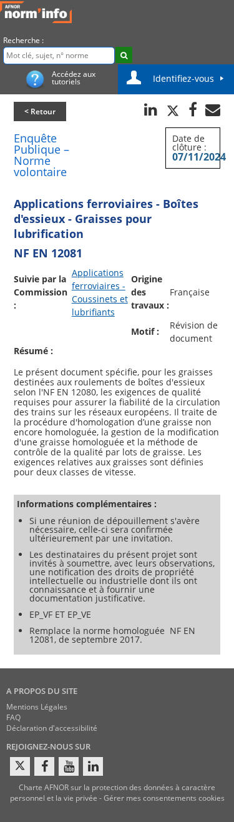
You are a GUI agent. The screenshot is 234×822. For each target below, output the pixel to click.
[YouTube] (69, 766)
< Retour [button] (40, 111)
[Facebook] (44, 766)
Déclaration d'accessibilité (51, 728)
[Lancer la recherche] (124, 55)
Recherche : (23, 40)
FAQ (13, 717)
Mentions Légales (36, 706)
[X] (20, 766)
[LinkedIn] (93, 766)
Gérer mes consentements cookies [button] (164, 798)
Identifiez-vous (183, 78)
